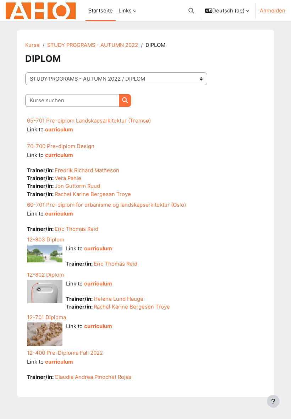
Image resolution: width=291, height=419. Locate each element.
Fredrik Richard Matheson (87, 170)
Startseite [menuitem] (100, 10)
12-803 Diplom (45, 239)
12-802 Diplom (45, 274)
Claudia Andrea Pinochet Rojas (93, 377)
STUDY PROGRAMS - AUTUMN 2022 (92, 45)
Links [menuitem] (125, 10)
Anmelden (272, 10)
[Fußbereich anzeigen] (273, 401)
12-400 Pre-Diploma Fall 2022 (65, 352)
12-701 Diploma (46, 317)
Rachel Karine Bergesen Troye (93, 194)
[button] (191, 10)
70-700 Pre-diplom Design (60, 146)
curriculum (59, 129)
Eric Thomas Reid (76, 229)
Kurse (32, 45)
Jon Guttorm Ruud (77, 186)
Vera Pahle (68, 178)
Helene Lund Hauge (118, 299)
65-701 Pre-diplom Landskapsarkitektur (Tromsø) (89, 120)
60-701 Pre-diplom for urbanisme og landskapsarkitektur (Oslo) (106, 204)
